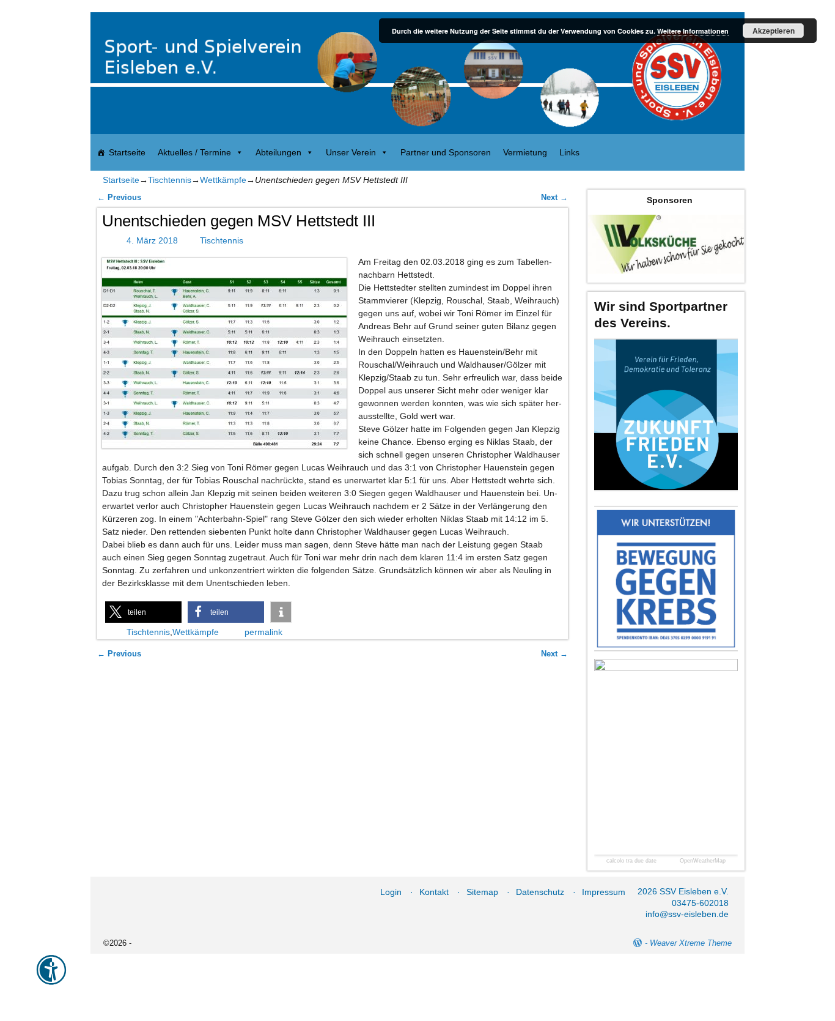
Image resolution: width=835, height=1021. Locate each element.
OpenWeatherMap (703, 861)
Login (391, 892)
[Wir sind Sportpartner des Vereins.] (666, 414)
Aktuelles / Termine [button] (194, 152)
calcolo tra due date (631, 861)
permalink (263, 632)
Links (569, 152)
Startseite (127, 152)
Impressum (603, 892)
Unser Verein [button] (351, 152)
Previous (119, 197)
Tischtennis (169, 180)
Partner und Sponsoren (445, 152)
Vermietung (525, 152)
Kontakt (434, 892)
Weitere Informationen (693, 30)
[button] (143, 612)
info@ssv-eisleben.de (687, 914)
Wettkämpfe (223, 180)
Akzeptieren (773, 30)
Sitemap (482, 892)
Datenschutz (540, 892)
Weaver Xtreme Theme (691, 943)
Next (554, 197)
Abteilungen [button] (278, 152)
